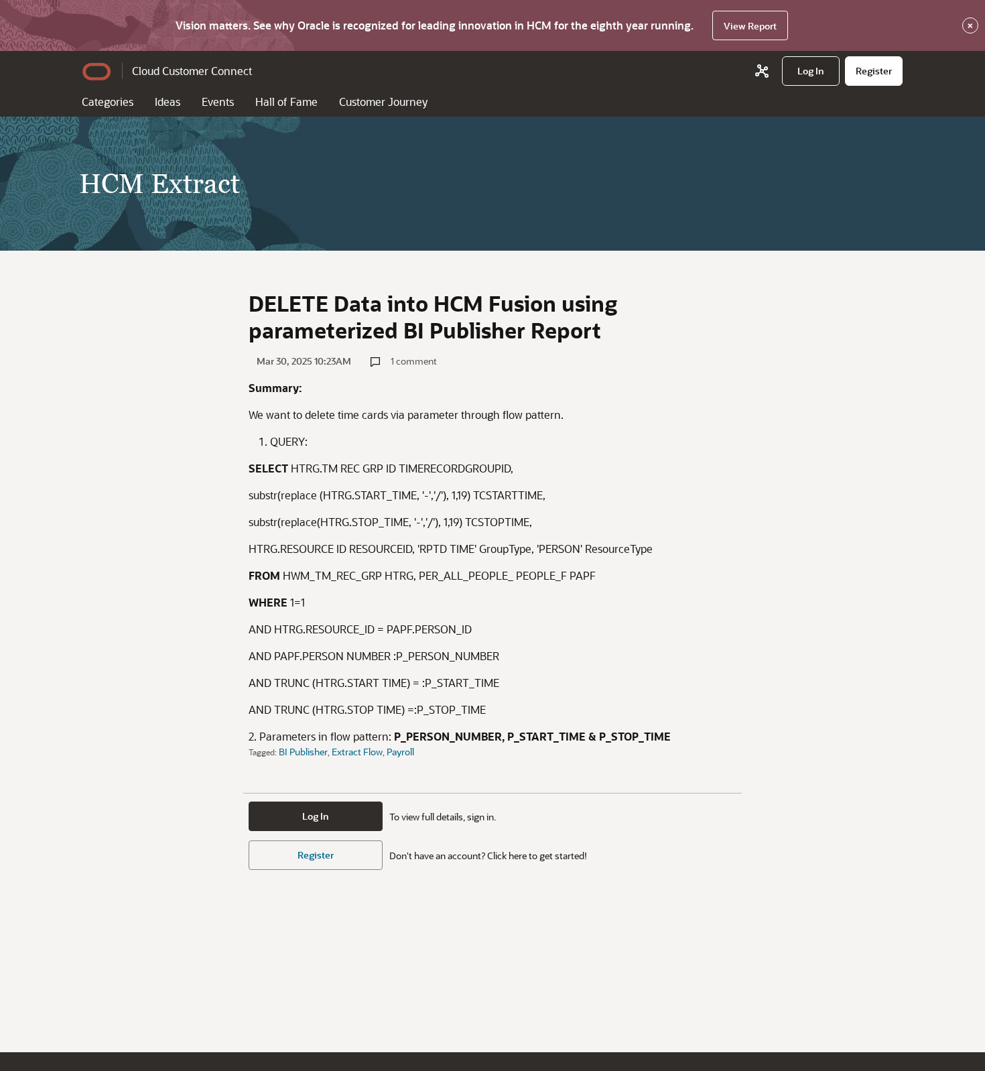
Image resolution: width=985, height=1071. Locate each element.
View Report (750, 25)
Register (316, 854)
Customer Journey (383, 101)
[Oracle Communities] (762, 71)
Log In (315, 816)
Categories (107, 101)
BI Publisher (303, 751)
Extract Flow (357, 751)
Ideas (167, 101)
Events (218, 101)
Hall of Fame (286, 101)
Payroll (400, 751)
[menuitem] (811, 71)
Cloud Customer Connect (192, 71)
